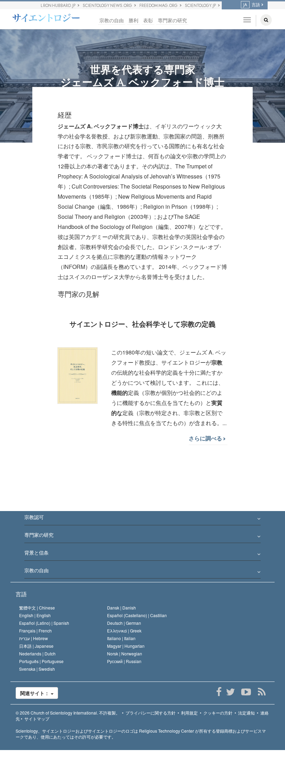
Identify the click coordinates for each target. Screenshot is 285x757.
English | (35, 615)
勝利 (133, 20)
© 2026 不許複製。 (68, 713)
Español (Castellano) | (137, 615)
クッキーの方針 (218, 713)
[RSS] (261, 692)
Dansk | (121, 608)
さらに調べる (206, 438)
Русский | (124, 661)
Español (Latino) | (44, 623)
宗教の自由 (111, 20)
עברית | (33, 638)
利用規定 (189, 713)
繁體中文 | (37, 608)
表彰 (148, 20)
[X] (230, 692)
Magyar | (126, 646)
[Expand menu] (142, 519)
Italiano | (121, 638)
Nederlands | (37, 653)
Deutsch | (124, 623)
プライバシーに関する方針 (150, 713)
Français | (35, 631)
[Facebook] (219, 692)
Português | (41, 661)
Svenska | (37, 669)
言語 (21, 594)
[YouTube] (246, 692)
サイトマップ (36, 719)
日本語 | (36, 646)
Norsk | (124, 653)
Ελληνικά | (124, 631)
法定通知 (246, 713)
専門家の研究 (172, 20)
